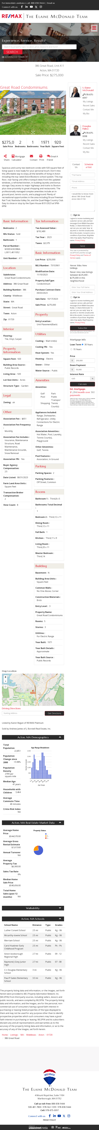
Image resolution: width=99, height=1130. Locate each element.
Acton (41, 1034)
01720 (49, 1034)
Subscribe (82, 328)
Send (82, 246)
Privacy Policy (80, 240)
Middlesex (31, 1034)
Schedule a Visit (89, 166)
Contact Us (76, 166)
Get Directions (54, 713)
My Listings (88, 101)
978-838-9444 (64, 1107)
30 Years (88, 344)
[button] (12, 51)
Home (5, 1034)
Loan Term (75, 344)
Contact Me (88, 109)
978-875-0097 (52, 1110)
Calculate (82, 384)
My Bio (86, 113)
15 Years (77, 349)
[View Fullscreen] (5, 687)
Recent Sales (89, 105)
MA (22, 1034)
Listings (14, 1034)
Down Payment (78, 365)
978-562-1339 (49, 1107)
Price (72, 356)
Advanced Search (16, 57)
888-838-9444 (38, 3)
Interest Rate (77, 374)
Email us (51, 3)
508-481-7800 (34, 1107)
